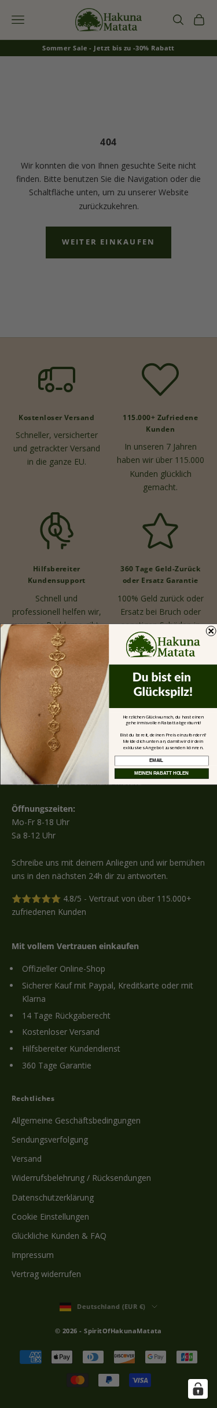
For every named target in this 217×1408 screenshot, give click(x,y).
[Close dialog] (211, 631)
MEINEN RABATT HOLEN (161, 773)
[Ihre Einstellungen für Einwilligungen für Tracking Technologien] (198, 1389)
